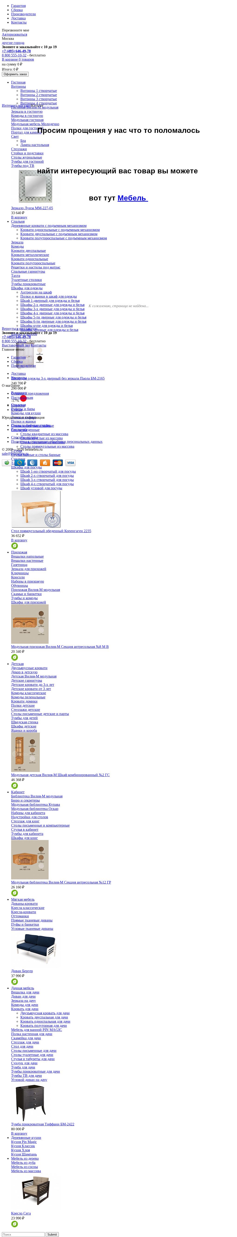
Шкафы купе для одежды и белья (46, 326)
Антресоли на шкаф (36, 292)
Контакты (19, 22)
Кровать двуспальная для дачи (44, 1017)
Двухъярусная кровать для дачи (45, 1013)
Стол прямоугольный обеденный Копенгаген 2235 (51, 531)
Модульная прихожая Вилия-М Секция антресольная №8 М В (60, 647)
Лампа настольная (34, 145)
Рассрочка (19, 429)
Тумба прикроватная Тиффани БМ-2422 (42, 1124)
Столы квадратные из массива (44, 434)
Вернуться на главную (19, 329)
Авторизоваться (14, 34)
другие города (13, 43)
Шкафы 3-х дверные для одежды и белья (52, 309)
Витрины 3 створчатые (38, 99)
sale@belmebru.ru (15, 454)
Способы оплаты (24, 437)
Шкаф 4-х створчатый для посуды (47, 484)
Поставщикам (22, 398)
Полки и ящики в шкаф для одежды (48, 296)
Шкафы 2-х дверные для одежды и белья (52, 305)
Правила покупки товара (31, 425)
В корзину (19, 217)
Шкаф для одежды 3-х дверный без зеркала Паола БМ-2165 (58, 378)
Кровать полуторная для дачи (43, 1026)
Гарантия (18, 6)
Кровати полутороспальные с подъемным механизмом (63, 238)
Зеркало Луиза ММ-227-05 (32, 208)
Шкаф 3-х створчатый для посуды (47, 480)
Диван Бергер (22, 971)
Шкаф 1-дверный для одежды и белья (50, 301)
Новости (18, 405)
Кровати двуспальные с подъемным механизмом (58, 234)
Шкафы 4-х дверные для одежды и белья (52, 313)
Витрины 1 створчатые (38, 91)
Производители (23, 14)
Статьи (16, 410)
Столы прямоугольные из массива (47, 446)
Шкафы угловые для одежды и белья (49, 330)
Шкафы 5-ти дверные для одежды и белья (53, 317)
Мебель (133, 198)
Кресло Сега (21, 1213)
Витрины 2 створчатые (38, 95)
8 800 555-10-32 (14, 55)
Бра (23, 141)
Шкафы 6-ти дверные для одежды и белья (53, 321)
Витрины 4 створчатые (38, 103)
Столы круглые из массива (41, 438)
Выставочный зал (16, 345)
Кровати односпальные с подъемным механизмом (60, 230)
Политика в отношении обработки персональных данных (57, 442)
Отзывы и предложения (30, 393)
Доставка (18, 18)
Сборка (17, 10)
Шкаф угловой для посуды (41, 488)
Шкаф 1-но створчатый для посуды (48, 471)
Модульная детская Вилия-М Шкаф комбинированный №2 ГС (60, 775)
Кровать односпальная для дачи (45, 1021)
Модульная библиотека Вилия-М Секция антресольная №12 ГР (61, 882)
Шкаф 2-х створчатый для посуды (47, 476)
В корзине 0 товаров (18, 59)
